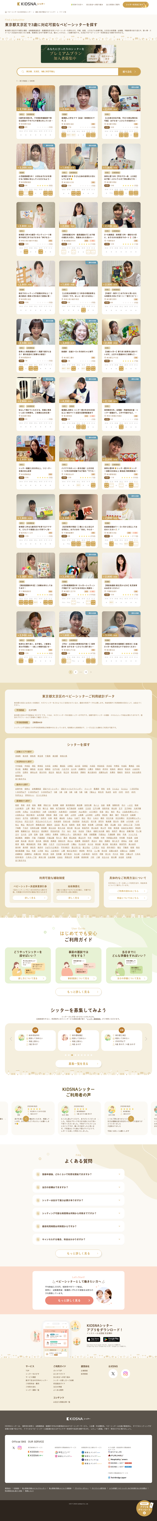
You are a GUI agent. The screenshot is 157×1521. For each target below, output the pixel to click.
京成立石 (85, 821)
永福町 (80, 808)
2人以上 (115, 789)
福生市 (58, 772)
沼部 (136, 841)
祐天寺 (95, 854)
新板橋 (44, 828)
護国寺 (49, 825)
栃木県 (25, 756)
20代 (121, 792)
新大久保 (61, 828)
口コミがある (41, 795)
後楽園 (108, 821)
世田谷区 (100, 766)
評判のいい (29, 795)
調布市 (120, 769)
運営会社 (8, 1488)
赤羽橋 (76, 857)
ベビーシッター (61, 30)
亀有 (111, 815)
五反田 (57, 825)
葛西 (55, 815)
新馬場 (116, 828)
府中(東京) (111, 847)
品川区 (77, 766)
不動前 (125, 847)
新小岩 (77, 828)
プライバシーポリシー (82, 1488)
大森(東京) (63, 812)
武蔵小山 (123, 851)
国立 (83, 818)
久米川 (95, 818)
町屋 (34, 851)
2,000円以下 (33, 792)
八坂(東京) (86, 854)
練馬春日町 (31, 844)
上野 (27, 808)
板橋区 (25, 769)
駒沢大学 (30, 825)
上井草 (73, 815)
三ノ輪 (97, 851)
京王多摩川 (120, 818)
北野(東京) (34, 818)
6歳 (85, 792)
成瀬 (17, 841)
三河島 (40, 851)
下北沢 (25, 828)
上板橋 (80, 815)
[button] (65, 1055)
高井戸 (114, 831)
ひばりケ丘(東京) (52, 847)
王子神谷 (128, 808)
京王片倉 (109, 818)
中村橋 (122, 838)
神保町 (138, 828)
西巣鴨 (77, 841)
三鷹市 (90, 769)
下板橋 (18, 828)
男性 (103, 789)
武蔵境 (132, 851)
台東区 (55, 766)
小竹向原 (130, 821)
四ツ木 (108, 854)
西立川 (94, 841)
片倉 (61, 815)
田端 (41, 834)
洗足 (74, 831)
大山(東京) (83, 812)
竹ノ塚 (138, 831)
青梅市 (98, 769)
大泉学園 (137, 808)
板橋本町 (116, 805)
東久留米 (113, 844)
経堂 (55, 818)
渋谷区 (109, 766)
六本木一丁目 (31, 857)
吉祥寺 (43, 818)
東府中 (40, 847)
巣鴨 (17, 831)
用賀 (101, 854)
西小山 (70, 841)
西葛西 (53, 841)
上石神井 (89, 815)
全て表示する (20, 779)
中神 (102, 838)
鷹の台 (122, 831)
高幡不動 (130, 831)
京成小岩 (66, 821)
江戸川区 (56, 769)
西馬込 (124, 841)
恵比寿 (114, 808)
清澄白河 (68, 857)
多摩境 (55, 834)
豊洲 (65, 838)
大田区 (92, 766)
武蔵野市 (82, 769)
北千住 (25, 818)
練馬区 (33, 769)
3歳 (70, 792)
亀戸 (117, 815)
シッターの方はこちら (134, 4)
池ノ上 (96, 805)
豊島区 (131, 766)
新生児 (101, 792)
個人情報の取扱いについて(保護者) (60, 1488)
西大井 (31, 841)
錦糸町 (62, 818)
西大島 (38, 841)
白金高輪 (51, 857)
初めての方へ (78, 4)
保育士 (27, 789)
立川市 (73, 769)
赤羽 (28, 805)
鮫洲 (84, 825)
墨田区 (62, 766)
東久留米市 (92, 772)
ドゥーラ (88, 789)
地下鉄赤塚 (60, 808)
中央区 (27, 766)
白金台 (60, 857)
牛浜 (39, 808)
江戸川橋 (96, 808)
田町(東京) (77, 834)
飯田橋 (79, 805)
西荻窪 (46, 841)
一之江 (130, 805)
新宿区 (40, 766)
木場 (50, 818)
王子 (120, 808)
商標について (29, 1491)
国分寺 (116, 821)
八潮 (98, 857)
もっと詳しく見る (78, 1253)
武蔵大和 (37, 854)
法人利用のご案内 (113, 4)
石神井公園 (34, 828)
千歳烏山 (102, 834)
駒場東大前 (40, 825)
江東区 (70, 766)
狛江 (17, 825)
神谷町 (105, 815)
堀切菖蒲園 (19, 851)
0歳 (55, 792)
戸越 (34, 838)
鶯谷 (33, 808)
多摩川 (48, 834)
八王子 (51, 844)
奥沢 (113, 812)
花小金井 (82, 844)
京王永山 (19, 821)
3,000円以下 (46, 792)
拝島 (39, 844)
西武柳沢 (45, 831)
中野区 (116, 766)
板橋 (108, 805)
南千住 (89, 851)
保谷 (138, 847)
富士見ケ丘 (76, 847)
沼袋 (130, 841)
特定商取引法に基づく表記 (13, 1491)
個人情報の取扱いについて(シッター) (34, 1488)
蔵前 (102, 818)
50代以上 (19, 795)
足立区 (40, 769)
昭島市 (113, 769)
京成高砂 (76, 821)
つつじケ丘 (132, 834)
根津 (17, 844)
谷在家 (121, 857)
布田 (103, 847)
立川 (17, 834)
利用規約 (16, 1488)
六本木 (137, 854)
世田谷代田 (55, 831)
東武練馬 (19, 838)
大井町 (18, 812)
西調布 (107, 841)
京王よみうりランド (44, 821)
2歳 (65, 792)
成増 (136, 838)
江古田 (88, 808)
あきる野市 (136, 772)
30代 (127, 792)
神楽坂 (49, 815)
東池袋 (98, 844)
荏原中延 (105, 808)
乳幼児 (108, 792)
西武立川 (35, 831)
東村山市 (33, 772)
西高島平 (86, 841)
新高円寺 (85, 828)
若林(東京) (19, 857)
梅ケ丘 (45, 808)
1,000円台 (134, 789)
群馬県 (33, 756)
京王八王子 (29, 821)
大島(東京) (52, 812)
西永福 (23, 841)
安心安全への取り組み (94, 4)
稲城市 (120, 772)
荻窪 (101, 812)
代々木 (115, 854)
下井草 (137, 825)
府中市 (105, 769)
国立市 (51, 772)
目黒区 (85, 766)
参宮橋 (90, 825)
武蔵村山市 (103, 772)
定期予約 (19, 789)
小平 (137, 821)
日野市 (25, 772)
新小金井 (95, 828)
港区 (34, 766)
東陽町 (27, 838)
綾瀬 (62, 805)
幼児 (115, 792)
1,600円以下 (20, 792)
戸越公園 (50, 838)
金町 (67, 815)
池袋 (103, 805)
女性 (108, 789)
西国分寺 (61, 841)
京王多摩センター (134, 818)
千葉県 (47, 756)
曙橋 (39, 805)
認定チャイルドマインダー (71, 789)
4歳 (75, 792)
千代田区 (19, 766)
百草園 (58, 854)
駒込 (22, 825)
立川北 (23, 834)
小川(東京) (93, 812)
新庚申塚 (85, 857)
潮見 (106, 825)
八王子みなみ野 (62, 844)
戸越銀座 (41, 838)
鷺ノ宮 (64, 825)
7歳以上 (93, 792)
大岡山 (25, 812)
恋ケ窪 (93, 821)
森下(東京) (68, 854)
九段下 (77, 818)
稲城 (136, 805)
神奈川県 (63, 756)
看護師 (96, 789)
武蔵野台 (28, 854)
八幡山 (73, 844)
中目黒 (129, 838)
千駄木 (88, 831)
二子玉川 (95, 847)
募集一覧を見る (78, 1063)
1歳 (60, 792)
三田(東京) (55, 851)
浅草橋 (55, 805)
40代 (133, 792)
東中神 (18, 847)
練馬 (22, 844)
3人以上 (124, 789)
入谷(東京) (19, 808)
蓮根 (45, 844)
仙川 (69, 831)
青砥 (22, 805)
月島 (124, 834)
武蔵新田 (19, 854)
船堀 (132, 847)
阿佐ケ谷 (47, 805)
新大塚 (70, 828)
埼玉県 (40, 756)
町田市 (127, 769)
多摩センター (65, 834)
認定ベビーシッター (51, 789)
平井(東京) (65, 847)
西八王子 (115, 841)
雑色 (108, 831)
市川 (123, 805)
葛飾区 (47, 769)
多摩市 (112, 772)
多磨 (85, 834)
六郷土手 (129, 854)
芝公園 (113, 825)
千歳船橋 (111, 834)
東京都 (55, 756)
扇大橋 (114, 857)
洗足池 (81, 831)
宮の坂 (104, 851)
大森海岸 (73, 812)
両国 (122, 854)
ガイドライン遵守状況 (99, 1488)
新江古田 (52, 828)
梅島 (52, 808)
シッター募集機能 (94, 1019)
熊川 (89, 818)
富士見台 (86, 847)
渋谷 (119, 825)
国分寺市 (43, 772)
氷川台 (90, 844)
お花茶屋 (40, 815)
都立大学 (82, 838)
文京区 (47, 766)
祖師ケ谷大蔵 (98, 831)
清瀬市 (83, 772)
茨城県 (18, 756)
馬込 (28, 851)
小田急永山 (19, 815)
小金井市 (136, 769)
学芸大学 (124, 815)
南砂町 (82, 851)
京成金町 (57, 821)
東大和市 (74, 772)
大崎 (44, 812)
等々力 (58, 838)
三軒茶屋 (99, 825)
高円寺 (101, 821)
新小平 (103, 828)
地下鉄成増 (71, 808)
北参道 (128, 857)
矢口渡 (77, 854)
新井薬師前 (70, 805)
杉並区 (124, 766)
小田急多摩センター (130, 812)
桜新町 (72, 825)
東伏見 (33, 847)
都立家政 (72, 838)
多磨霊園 (93, 834)
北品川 (18, 818)
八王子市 (65, 769)
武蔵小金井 (113, 851)
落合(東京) (30, 815)
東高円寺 (123, 844)
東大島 (105, 844)
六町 (92, 857)
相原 (17, 805)
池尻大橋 (88, 805)
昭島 (34, 805)
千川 (63, 831)
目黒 (52, 854)
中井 (89, 838)
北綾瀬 (133, 815)
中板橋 (96, 838)
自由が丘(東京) (127, 828)
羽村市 (127, 772)
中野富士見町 (111, 838)
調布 (119, 834)
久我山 (69, 818)
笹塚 (78, 825)
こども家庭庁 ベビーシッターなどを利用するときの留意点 (128, 1488)
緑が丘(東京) (72, 851)
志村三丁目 (128, 825)
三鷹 (63, 851)
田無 (36, 834)
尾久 (107, 812)
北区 (138, 766)
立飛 (30, 834)
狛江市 (66, 772)
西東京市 (19, 776)
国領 (122, 821)
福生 (119, 847)
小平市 (18, 772)
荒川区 (18, 769)
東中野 (25, 847)
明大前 (46, 854)
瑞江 (47, 851)
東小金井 (132, 844)
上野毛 (97, 815)
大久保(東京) (35, 812)
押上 (118, 812)
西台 (101, 841)
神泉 (110, 828)
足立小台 (105, 857)
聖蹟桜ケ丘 (25, 831)
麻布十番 (42, 857)
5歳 (80, 792)
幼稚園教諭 (36, 789)
